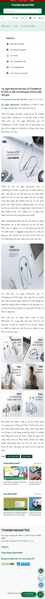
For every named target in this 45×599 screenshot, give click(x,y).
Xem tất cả (37, 463)
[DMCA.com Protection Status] (7, 564)
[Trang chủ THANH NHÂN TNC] (22, 5)
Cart (42, 18)
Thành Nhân (17, 593)
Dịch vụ (24, 18)
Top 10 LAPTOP (12, 456)
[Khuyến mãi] (30, 18)
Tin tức (15, 18)
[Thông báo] (23, 564)
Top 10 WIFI (27, 456)
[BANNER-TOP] (22, 0)
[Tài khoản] (35, 18)
